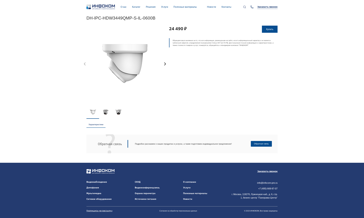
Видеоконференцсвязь (147, 187)
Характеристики (96, 124)
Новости (187, 198)
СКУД (137, 181)
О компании (189, 181)
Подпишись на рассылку (99, 210)
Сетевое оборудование (99, 198)
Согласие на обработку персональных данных (178, 211)
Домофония (92, 187)
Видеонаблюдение (96, 181)
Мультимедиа (93, 193)
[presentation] (85, 63)
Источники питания (145, 198)
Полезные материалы (195, 193)
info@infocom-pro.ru (267, 183)
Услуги (187, 187)
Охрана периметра (145, 193)
